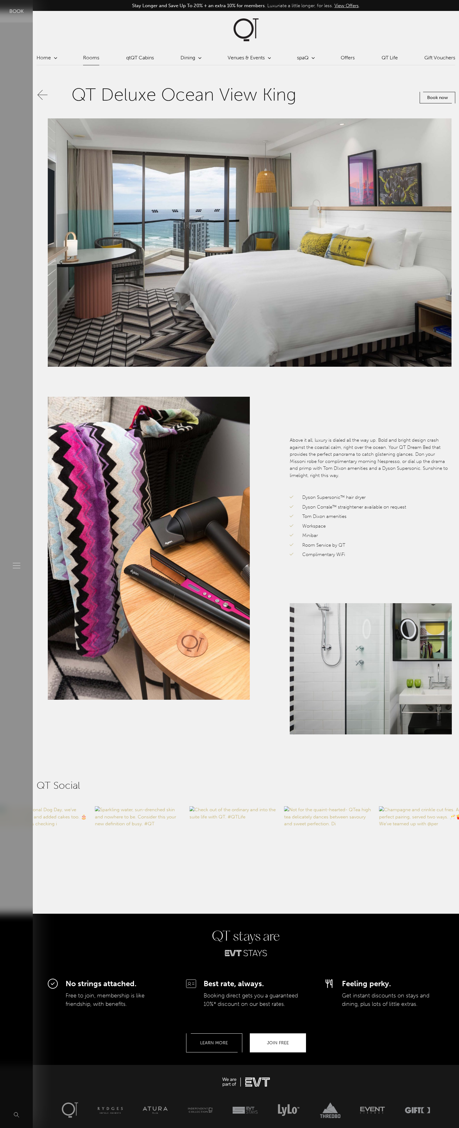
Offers (348, 58)
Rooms (91, 58)
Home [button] (44, 58)
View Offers (333, 5)
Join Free (278, 1043)
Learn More (214, 1043)
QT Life (390, 58)
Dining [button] (187, 58)
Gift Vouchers (439, 58)
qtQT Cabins (140, 58)
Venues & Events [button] (246, 58)
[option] (245, 5)
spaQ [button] (302, 58)
